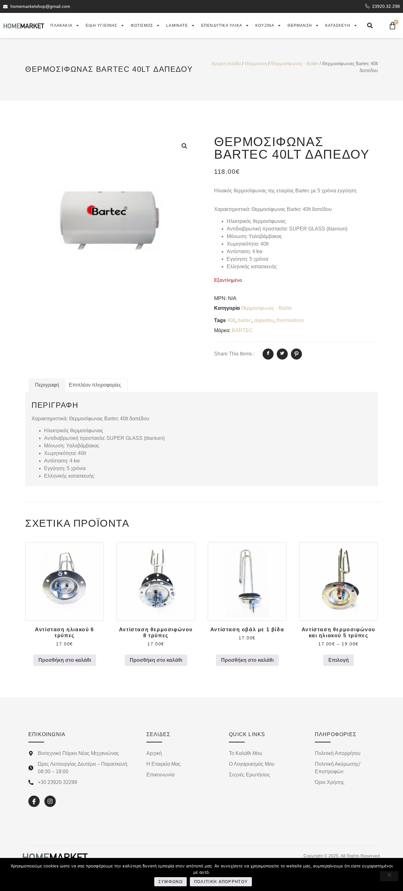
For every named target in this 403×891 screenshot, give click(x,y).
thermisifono (290, 320)
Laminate (177, 25)
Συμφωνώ (170, 881)
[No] (389, 876)
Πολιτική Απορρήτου (221, 881)
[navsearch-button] (370, 25)
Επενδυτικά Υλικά (221, 25)
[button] (184, 146)
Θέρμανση (299, 25)
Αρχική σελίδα (226, 63)
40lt (231, 320)
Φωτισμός (142, 25)
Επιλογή (338, 660)
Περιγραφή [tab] (47, 385)
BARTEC (242, 330)
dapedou (264, 320)
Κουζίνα (264, 25)
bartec (245, 320)
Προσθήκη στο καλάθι (64, 660)
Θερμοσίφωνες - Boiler (294, 63)
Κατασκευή (337, 25)
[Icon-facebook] (34, 801)
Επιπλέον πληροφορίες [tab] (95, 385)
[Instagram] (50, 801)
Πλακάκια (61, 25)
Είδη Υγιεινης (101, 25)
